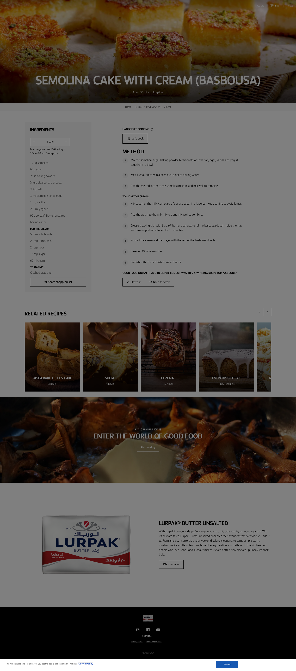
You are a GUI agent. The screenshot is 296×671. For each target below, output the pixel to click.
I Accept (227, 664)
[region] (148, 665)
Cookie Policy (85, 664)
